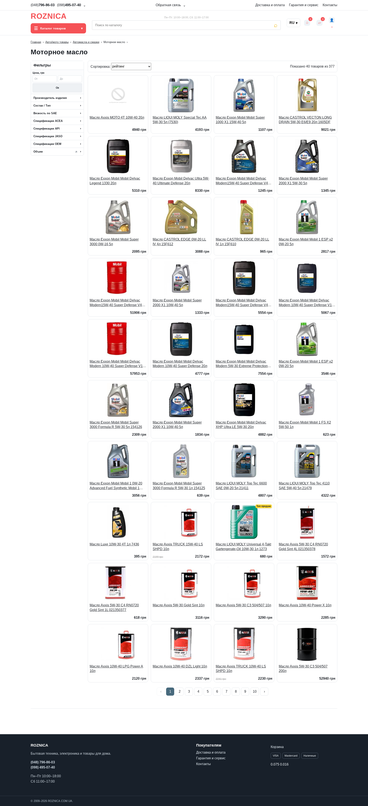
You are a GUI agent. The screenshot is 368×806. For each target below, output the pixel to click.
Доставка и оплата (270, 5)
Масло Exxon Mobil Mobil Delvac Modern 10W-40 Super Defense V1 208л (116, 364)
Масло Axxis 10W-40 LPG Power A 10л (116, 669)
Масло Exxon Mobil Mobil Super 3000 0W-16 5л (114, 242)
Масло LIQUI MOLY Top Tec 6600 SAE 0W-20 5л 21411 (241, 486)
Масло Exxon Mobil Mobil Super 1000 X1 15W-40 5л (240, 120)
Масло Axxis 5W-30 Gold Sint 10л (178, 605)
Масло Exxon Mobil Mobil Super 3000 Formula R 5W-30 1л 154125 (179, 486)
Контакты (330, 5)
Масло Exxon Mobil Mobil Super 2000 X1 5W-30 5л (303, 181)
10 (255, 691)
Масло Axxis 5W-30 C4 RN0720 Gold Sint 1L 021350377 (114, 607)
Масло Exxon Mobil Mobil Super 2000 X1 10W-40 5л (177, 302)
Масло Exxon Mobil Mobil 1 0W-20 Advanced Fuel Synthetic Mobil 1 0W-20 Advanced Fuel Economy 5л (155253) (116, 486)
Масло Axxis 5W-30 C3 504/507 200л (303, 669)
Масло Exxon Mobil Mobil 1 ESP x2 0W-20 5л (306, 242)
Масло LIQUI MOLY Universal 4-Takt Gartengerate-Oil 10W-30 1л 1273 (243, 546)
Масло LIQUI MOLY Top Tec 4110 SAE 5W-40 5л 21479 (304, 486)
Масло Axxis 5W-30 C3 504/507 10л (243, 605)
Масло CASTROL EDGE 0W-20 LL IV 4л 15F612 (179, 242)
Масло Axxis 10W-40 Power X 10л (305, 605)
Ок (57, 87)
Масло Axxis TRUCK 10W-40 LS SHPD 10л (241, 669)
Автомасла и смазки (86, 42)
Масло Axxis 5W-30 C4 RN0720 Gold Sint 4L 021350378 (303, 546)
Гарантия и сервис (303, 5)
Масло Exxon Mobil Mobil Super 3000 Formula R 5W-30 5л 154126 (116, 425)
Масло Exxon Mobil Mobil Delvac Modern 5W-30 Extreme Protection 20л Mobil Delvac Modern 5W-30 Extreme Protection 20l (242, 364)
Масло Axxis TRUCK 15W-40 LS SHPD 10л (178, 546)
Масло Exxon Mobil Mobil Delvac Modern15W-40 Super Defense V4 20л (242, 302)
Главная (36, 42)
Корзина (277, 747)
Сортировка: (101, 66)
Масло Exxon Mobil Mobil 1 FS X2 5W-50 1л (305, 425)
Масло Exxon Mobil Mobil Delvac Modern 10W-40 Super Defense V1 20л (305, 302)
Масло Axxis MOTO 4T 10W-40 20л (117, 117)
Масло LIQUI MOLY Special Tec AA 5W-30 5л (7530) (180, 120)
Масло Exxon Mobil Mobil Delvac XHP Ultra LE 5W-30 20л (241, 425)
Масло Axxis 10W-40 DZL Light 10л (180, 666)
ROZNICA (49, 16)
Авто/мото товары (57, 42)
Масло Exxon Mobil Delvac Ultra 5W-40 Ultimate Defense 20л (181, 181)
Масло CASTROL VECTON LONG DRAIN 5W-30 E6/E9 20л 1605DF (305, 120)
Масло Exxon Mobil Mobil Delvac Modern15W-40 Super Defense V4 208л (116, 302)
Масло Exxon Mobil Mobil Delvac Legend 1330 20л (115, 181)
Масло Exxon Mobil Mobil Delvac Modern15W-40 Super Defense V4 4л (242, 181)
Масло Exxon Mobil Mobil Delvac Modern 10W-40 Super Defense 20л (180, 364)
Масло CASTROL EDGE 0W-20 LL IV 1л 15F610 (242, 242)
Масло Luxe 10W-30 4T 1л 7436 (114, 544)
